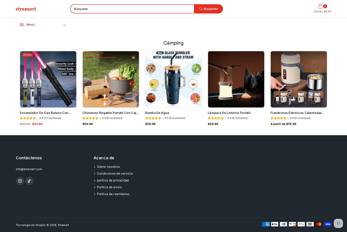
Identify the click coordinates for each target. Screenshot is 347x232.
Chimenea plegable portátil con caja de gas (110, 113)
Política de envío (109, 187)
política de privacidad (112, 180)
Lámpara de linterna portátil (229, 113)
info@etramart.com (29, 169)
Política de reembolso (113, 194)
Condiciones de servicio (114, 173)
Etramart (63, 225)
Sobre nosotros (108, 167)
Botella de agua (157, 113)
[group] (40, 119)
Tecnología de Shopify (30, 225)
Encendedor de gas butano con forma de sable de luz (44, 113)
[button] (27, 25)
